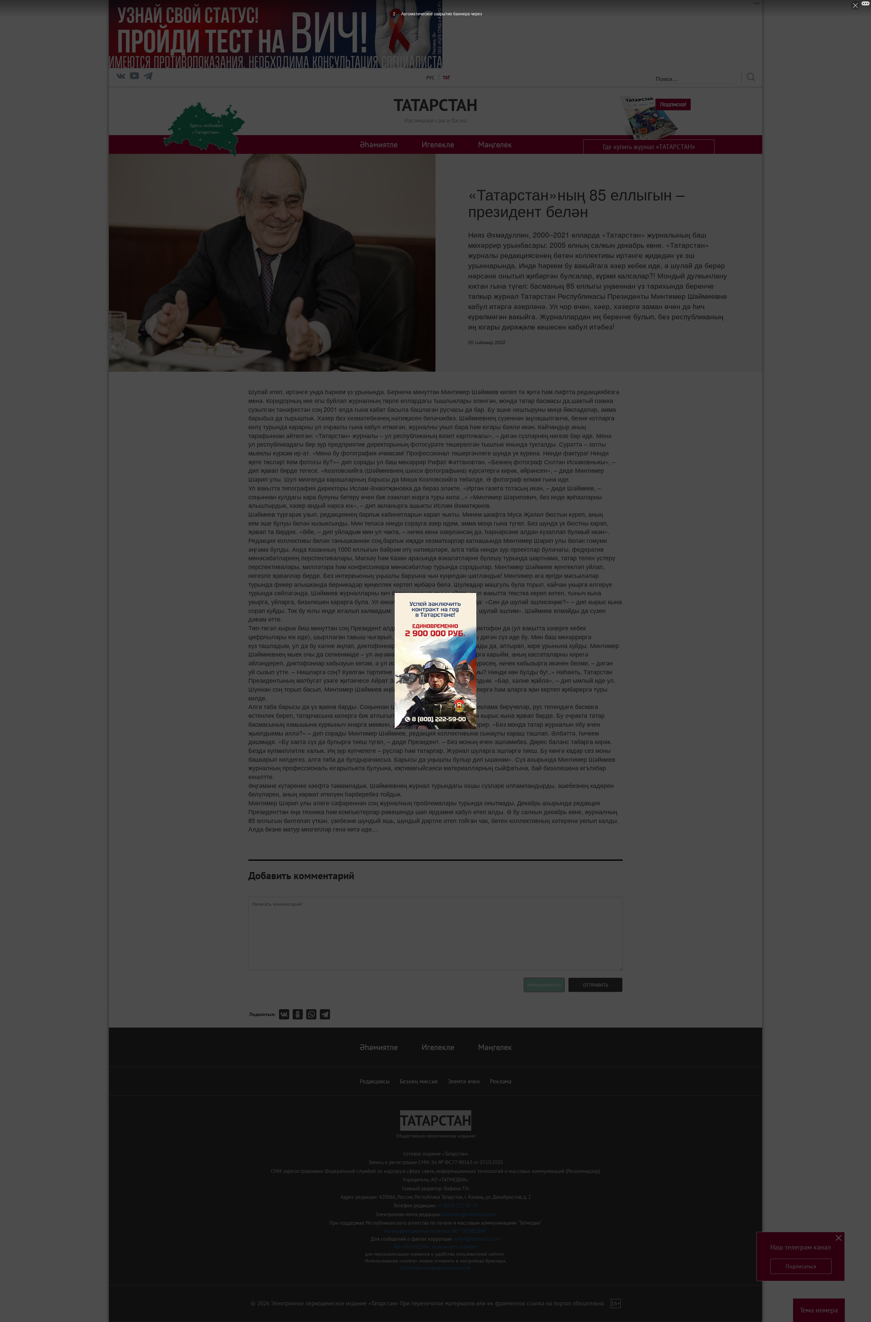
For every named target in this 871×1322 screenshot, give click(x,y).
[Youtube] (134, 77)
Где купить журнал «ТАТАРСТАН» (649, 147)
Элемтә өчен (464, 1081)
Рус (430, 78)
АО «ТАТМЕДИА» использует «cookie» (436, 1246)
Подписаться (801, 1266)
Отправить (595, 985)
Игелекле (438, 144)
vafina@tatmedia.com (476, 1239)
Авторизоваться (544, 985)
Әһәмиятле (379, 144)
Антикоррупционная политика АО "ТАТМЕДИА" (435, 1231)
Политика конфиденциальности (435, 1267)
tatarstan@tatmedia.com (469, 1214)
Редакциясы (375, 1081)
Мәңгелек (495, 144)
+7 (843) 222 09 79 (457, 1205)
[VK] (121, 77)
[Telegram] (148, 77)
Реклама (500, 1081)
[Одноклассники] (299, 1014)
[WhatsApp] (313, 1014)
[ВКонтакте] (286, 1014)
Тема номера (819, 1310)
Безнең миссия (419, 1081)
